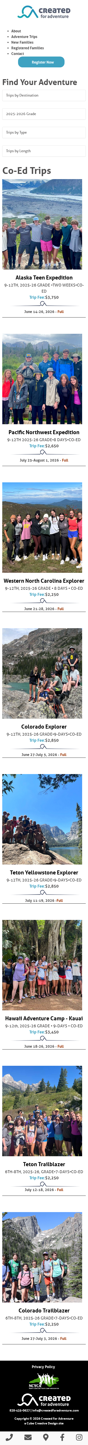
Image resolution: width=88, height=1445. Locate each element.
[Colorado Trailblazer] (42, 1257)
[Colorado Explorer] (42, 673)
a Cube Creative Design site (44, 1423)
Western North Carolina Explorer (44, 581)
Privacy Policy (43, 1366)
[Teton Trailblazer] (42, 1111)
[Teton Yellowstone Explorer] (42, 819)
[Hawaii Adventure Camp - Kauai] (42, 965)
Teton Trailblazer (44, 1164)
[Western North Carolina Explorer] (42, 527)
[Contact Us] (28, 1439)
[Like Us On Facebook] (62, 1439)
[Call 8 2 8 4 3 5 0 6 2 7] (9, 1439)
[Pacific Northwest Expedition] (42, 379)
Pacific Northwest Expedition (44, 432)
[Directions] (46, 1439)
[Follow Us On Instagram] (79, 1439)
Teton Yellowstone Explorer (44, 872)
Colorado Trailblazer (44, 1310)
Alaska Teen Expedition (44, 277)
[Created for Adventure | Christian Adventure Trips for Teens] (44, 11)
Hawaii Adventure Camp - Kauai (44, 1018)
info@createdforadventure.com (55, 1410)
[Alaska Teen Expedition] (42, 224)
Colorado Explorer (44, 726)
